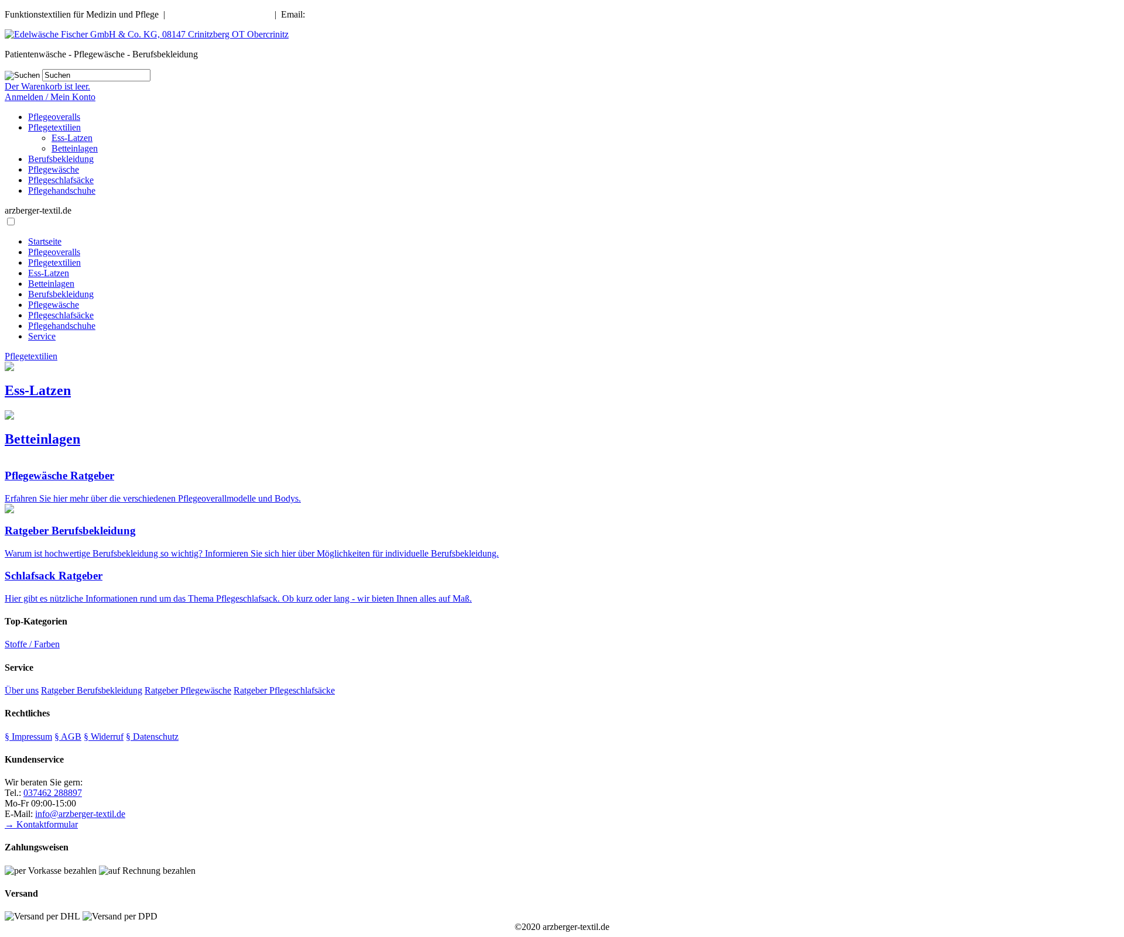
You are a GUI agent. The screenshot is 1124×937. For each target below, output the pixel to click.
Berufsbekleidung (61, 159)
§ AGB (67, 737)
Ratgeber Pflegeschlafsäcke (284, 690)
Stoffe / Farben (32, 644)
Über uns (22, 690)
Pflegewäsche (53, 169)
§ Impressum (28, 737)
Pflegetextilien (54, 127)
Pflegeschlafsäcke (61, 180)
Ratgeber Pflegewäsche (188, 690)
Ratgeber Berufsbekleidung (91, 690)
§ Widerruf (104, 737)
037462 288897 (52, 793)
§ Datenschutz (152, 737)
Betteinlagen (75, 148)
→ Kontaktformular (41, 824)
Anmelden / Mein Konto (50, 97)
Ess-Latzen (72, 138)
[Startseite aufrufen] (147, 34)
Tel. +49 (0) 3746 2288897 (220, 14)
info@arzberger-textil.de (352, 14)
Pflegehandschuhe (61, 190)
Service (42, 336)
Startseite (44, 241)
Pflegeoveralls (54, 117)
